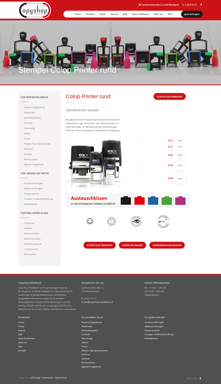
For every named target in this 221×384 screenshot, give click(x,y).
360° (20, 346)
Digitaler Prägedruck (33, 164)
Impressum (47, 377)
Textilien (28, 228)
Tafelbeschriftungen (33, 188)
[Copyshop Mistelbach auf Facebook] (201, 4)
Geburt (27, 133)
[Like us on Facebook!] (200, 378)
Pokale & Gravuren (33, 243)
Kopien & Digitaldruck (34, 107)
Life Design (35, 377)
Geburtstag (29, 128)
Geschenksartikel (32, 238)
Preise (21, 326)
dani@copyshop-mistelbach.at (98, 302)
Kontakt (22, 350)
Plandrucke (29, 112)
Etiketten (28, 148)
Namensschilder (31, 233)
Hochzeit (28, 122)
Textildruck (29, 223)
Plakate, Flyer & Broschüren (37, 143)
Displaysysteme (31, 193)
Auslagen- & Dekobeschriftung (38, 198)
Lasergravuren (31, 249)
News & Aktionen (26, 338)
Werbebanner (30, 204)
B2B (20, 334)
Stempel (28, 154)
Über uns (22, 342)
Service (21, 330)
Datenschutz (61, 377)
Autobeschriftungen (33, 183)
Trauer (27, 138)
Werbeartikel (30, 254)
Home (21, 322)
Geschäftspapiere (32, 117)
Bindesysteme (31, 159)
